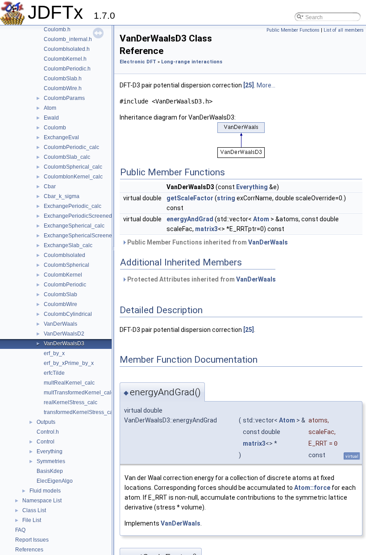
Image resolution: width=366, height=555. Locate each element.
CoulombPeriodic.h (67, 69)
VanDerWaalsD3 (64, 343)
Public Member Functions (293, 30)
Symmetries (51, 461)
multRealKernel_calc (69, 383)
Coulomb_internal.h (68, 39)
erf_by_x (54, 353)
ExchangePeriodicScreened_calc (84, 216)
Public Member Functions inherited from (207, 242)
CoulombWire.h (63, 88)
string (226, 198)
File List (31, 520)
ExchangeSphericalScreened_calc (86, 235)
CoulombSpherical (66, 265)
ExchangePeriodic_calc (72, 206)
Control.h (48, 432)
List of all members (344, 30)
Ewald (51, 118)
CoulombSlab (60, 294)
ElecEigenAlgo (55, 481)
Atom (50, 108)
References (29, 550)
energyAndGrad (189, 219)
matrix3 (206, 228)
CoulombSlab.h (63, 78)
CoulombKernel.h (65, 59)
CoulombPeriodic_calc (71, 147)
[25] (248, 85)
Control (45, 442)
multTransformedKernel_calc (79, 392)
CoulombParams (64, 98)
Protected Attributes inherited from (201, 279)
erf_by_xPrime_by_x (69, 363)
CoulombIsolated (64, 255)
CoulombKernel (63, 275)
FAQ (20, 530)
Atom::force (312, 487)
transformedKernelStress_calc (80, 412)
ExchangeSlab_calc (68, 245)
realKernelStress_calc (70, 402)
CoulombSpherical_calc (73, 167)
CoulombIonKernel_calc (73, 177)
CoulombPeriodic (65, 285)
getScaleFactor (189, 198)
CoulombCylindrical (68, 314)
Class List (34, 510)
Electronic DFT (138, 62)
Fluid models (45, 491)
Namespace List (42, 500)
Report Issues (32, 540)
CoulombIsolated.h (67, 49)
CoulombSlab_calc (67, 157)
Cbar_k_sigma (61, 196)
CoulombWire (60, 304)
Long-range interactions (191, 62)
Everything (49, 451)
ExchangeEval (61, 137)
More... (266, 85)
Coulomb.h (57, 29)
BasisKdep (50, 471)
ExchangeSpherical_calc (74, 226)
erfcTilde (54, 373)
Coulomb (55, 127)
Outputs (46, 422)
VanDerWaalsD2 (64, 334)
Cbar (50, 186)
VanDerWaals (60, 324)
